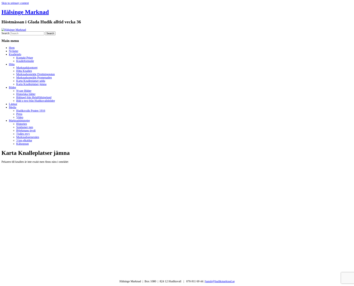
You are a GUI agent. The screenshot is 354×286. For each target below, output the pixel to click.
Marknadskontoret (26, 67)
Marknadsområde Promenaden (34, 77)
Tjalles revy (23, 133)
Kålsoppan (22, 143)
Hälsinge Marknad (25, 12)
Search (5, 33)
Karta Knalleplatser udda (30, 80)
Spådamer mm (24, 127)
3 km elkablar (24, 140)
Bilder (12, 87)
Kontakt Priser (24, 57)
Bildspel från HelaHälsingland (33, 97)
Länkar (13, 104)
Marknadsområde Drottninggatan (35, 74)
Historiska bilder (25, 94)
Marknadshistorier (19, 120)
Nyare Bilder (23, 90)
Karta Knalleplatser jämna (31, 84)
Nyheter (13, 51)
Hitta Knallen (24, 70)
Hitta (12, 64)
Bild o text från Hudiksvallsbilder (35, 100)
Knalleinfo (15, 54)
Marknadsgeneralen (27, 137)
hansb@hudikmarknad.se (220, 281)
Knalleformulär (25, 61)
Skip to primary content (15, 3)
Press (19, 114)
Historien (21, 123)
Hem (12, 47)
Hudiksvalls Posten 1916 (30, 110)
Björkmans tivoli (26, 130)
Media (12, 107)
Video (19, 117)
